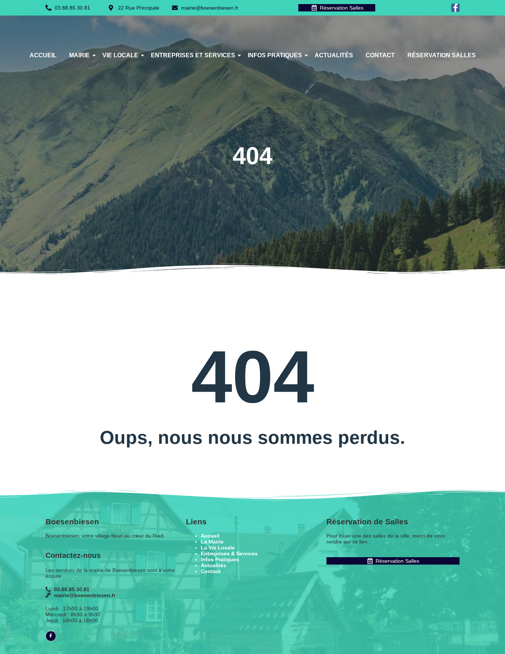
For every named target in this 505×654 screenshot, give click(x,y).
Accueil (43, 55)
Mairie (79, 55)
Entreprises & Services (229, 553)
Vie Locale (120, 55)
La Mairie (212, 542)
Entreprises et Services (193, 55)
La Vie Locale (218, 548)
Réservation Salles (441, 55)
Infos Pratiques (275, 55)
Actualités (334, 55)
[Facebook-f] (455, 8)
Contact (380, 55)
